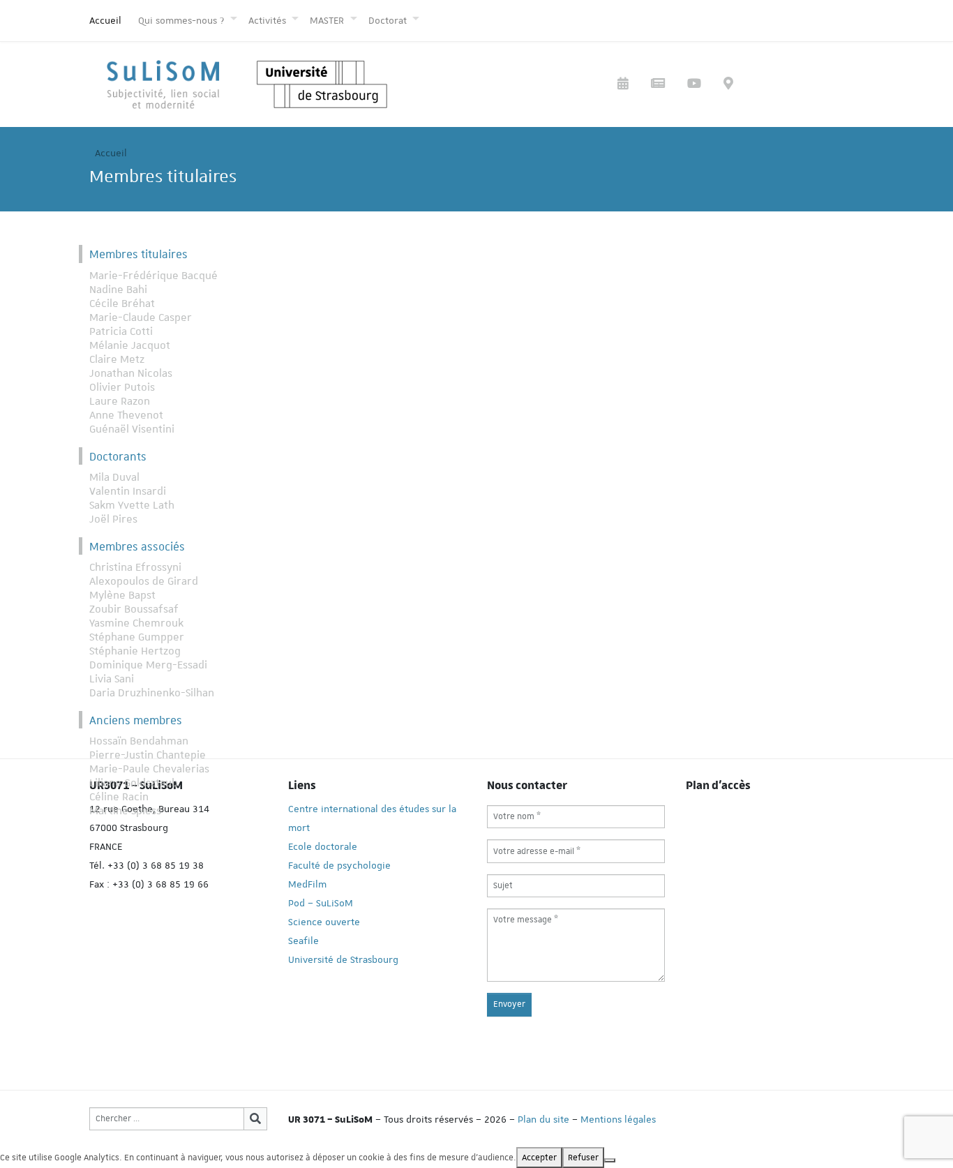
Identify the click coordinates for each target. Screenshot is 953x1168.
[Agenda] (623, 85)
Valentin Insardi (127, 491)
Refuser (583, 1157)
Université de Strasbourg (343, 959)
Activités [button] (268, 20)
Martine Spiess (125, 811)
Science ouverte (324, 921)
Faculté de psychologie (339, 865)
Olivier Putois (122, 387)
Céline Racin (119, 797)
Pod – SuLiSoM (320, 903)
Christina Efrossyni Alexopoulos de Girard (143, 574)
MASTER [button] (328, 20)
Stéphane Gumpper (136, 637)
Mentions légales (618, 1119)
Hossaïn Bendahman (138, 741)
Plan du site (543, 1119)
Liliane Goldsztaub (133, 783)
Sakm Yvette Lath (131, 505)
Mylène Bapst (122, 595)
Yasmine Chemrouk (136, 623)
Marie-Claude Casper (140, 317)
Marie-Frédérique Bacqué (153, 276)
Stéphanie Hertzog (135, 651)
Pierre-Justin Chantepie (147, 755)
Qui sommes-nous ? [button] (182, 20)
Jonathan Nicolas (130, 373)
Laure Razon (119, 401)
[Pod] (694, 85)
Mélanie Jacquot (129, 345)
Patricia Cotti (121, 331)
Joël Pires (113, 519)
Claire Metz (116, 359)
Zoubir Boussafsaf (134, 609)
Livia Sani (111, 679)
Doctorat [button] (389, 20)
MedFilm (307, 884)
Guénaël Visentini (131, 429)
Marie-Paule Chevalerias (149, 769)
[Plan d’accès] (728, 85)
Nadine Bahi (118, 290)
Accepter (539, 1157)
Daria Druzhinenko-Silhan (151, 693)
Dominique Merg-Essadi (148, 665)
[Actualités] (658, 85)
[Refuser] (609, 1160)
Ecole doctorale (322, 846)
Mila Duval (114, 477)
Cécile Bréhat (122, 303)
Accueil (105, 20)
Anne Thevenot (126, 415)
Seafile (303, 940)
